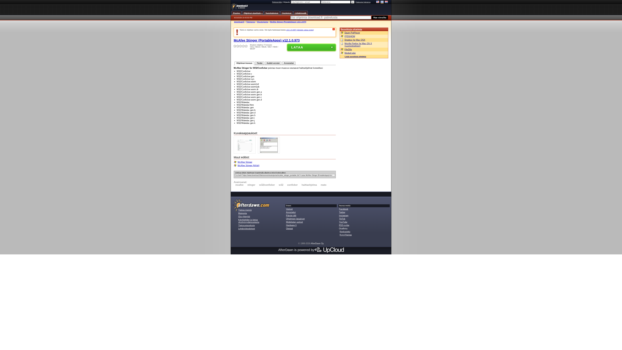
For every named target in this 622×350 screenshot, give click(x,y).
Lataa (297, 47)
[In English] (377, 2)
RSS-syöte (344, 225)
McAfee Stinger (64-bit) (248, 165)
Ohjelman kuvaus (244, 63)
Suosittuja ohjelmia (351, 29)
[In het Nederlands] (386, 2)
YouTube (343, 222)
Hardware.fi (291, 225)
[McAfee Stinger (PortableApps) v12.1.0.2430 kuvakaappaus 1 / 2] (245, 153)
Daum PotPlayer (352, 33)
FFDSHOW (350, 36)
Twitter (342, 212)
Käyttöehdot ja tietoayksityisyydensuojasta (248, 221)
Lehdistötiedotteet (246, 229)
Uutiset (289, 209)
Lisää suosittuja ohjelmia (355, 57)
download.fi (239, 22)
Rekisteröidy (277, 2)
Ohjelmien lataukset (295, 219)
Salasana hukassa (363, 2)
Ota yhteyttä (244, 216)
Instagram (343, 215)
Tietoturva (250, 22)
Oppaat (289, 228)
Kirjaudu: (287, 2)
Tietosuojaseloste (246, 225)
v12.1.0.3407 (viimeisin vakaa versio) (300, 30)
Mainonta (242, 213)
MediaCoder (350, 53)
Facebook (343, 209)
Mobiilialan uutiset (294, 222)
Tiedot (259, 63)
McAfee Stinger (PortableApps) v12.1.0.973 (288, 22)
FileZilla (348, 49)
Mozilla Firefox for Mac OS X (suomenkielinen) (358, 44)
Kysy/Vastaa (346, 235)
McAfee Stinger (245, 162)
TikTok (342, 219)
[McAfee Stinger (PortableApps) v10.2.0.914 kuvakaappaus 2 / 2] (269, 153)
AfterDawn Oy (317, 243)
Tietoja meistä (245, 210)
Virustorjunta (262, 22)
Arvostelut (289, 63)
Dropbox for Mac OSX (355, 40)
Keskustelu (345, 231)
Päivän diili (291, 215)
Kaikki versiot (273, 63)
